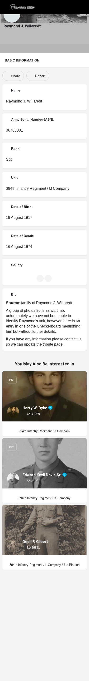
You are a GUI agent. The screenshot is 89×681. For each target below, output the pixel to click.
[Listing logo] (12, 14)
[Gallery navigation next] (49, 278)
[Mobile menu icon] (5, 7)
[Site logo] (23, 7)
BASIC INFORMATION (22, 60)
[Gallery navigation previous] (41, 278)
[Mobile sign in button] (84, 7)
